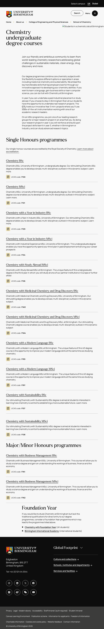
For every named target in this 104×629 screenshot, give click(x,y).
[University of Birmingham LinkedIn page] (17, 583)
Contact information (71, 622)
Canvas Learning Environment (18, 616)
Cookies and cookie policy (36, 622)
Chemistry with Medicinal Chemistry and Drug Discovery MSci (43, 316)
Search (77, 13)
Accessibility (37, 610)
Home (8, 22)
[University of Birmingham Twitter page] (25, 583)
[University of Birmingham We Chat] (25, 592)
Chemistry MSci (15, 186)
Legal (15, 610)
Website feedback (55, 622)
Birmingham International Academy (42, 531)
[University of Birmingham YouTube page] (33, 592)
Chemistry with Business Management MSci (32, 481)
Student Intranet (76, 610)
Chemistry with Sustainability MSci (27, 421)
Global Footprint (66, 548)
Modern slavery (25, 610)
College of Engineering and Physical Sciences (48, 22)
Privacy (9, 610)
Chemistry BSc (15, 160)
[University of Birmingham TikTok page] (9, 592)
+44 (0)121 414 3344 (18, 571)
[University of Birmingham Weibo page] (17, 592)
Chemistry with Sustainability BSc (26, 394)
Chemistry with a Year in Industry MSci (29, 238)
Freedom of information (80, 616)
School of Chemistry (82, 22)
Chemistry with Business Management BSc (31, 455)
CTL (24, 106)
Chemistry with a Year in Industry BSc (28, 212)
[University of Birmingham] (19, 13)
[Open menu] (95, 13)
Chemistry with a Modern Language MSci (30, 368)
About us (20, 22)
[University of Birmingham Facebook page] (33, 583)
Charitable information (15, 622)
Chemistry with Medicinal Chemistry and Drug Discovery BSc (42, 290)
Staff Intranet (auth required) (56, 610)
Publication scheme (39, 616)
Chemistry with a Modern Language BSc (30, 342)
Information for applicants (59, 616)
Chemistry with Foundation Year (40, 527)
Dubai (95, 3)
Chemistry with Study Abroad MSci (27, 264)
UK (89, 3)
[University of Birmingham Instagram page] (9, 583)
